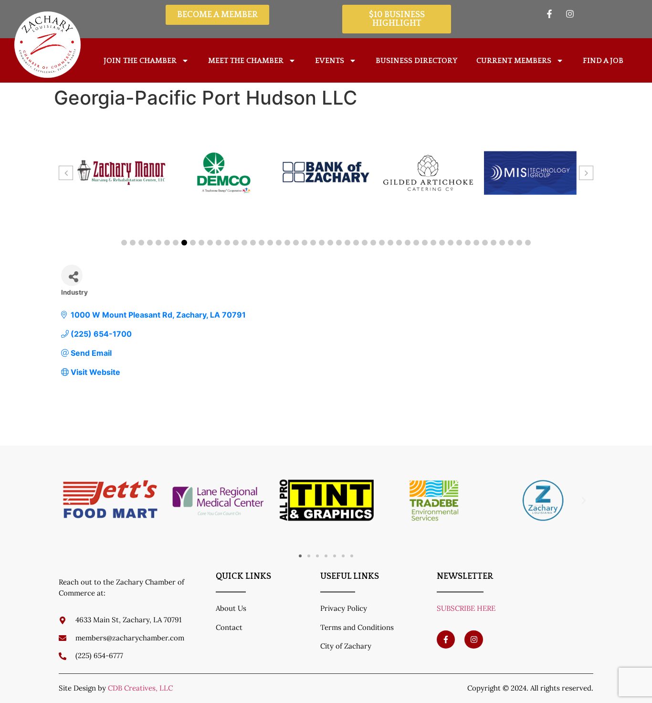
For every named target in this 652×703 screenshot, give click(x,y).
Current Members (513, 60)
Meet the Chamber (246, 60)
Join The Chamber (140, 60)
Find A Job (603, 60)
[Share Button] (72, 275)
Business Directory (416, 60)
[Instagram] (473, 639)
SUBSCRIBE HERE (466, 608)
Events (329, 60)
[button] (124, 242)
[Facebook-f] (446, 639)
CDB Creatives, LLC (140, 687)
